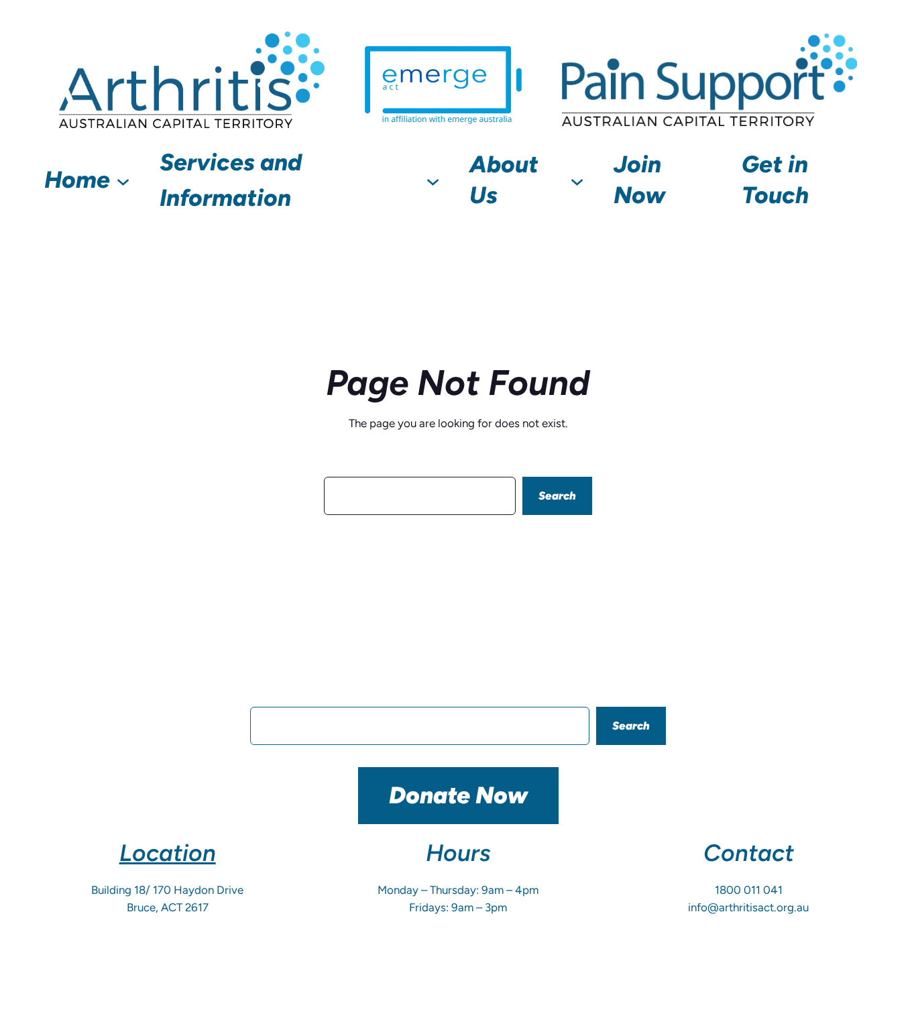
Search (557, 495)
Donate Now (458, 795)
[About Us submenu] (577, 180)
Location (167, 853)
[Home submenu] (123, 180)
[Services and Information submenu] (433, 180)
